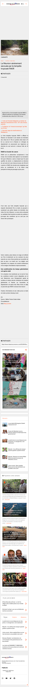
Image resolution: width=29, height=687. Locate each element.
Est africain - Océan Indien (10, 60)
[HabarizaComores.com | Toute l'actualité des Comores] (13, 4)
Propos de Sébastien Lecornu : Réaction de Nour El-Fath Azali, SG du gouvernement (17, 433)
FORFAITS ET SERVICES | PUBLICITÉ (8, 671)
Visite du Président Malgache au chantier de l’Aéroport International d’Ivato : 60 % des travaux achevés (14, 122)
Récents (4, 418)
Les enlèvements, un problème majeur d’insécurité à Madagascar (14, 377)
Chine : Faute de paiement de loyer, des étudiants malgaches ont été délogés (14, 362)
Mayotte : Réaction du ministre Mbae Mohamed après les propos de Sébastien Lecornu (17, 458)
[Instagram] (2, 678)
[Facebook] (14, 678)
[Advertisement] (14, 23)
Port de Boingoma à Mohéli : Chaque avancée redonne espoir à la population (13, 513)
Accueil (2, 60)
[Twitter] (10, 678)
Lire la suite (7, 499)
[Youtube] (6, 678)
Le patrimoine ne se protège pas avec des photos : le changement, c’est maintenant (17, 441)
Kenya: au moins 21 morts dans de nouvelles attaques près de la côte (14, 405)
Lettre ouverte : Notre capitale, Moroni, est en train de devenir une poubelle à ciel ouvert (16, 467)
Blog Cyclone (7, 303)
